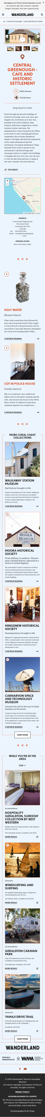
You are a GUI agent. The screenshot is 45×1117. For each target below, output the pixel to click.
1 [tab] (20, 39)
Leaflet (25, 213)
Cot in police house (19, 383)
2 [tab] (22, 39)
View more (22, 735)
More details (11, 837)
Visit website (13, 169)
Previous (6, 36)
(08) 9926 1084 (20, 231)
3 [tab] (24, 39)
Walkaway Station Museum (19, 482)
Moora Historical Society (19, 552)
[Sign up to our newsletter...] (25, 1069)
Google (38, 213)
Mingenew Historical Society (22, 627)
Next (38, 36)
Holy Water (13, 310)
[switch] (42, 15)
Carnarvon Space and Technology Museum (19, 699)
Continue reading (13, 339)
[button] (23, 198)
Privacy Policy (22, 1092)
